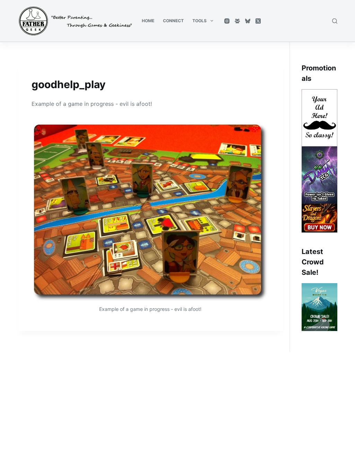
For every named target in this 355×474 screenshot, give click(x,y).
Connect (173, 20)
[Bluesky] (247, 21)
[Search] (334, 21)
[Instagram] (227, 21)
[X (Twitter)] (258, 21)
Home (148, 20)
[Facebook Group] (237, 21)
